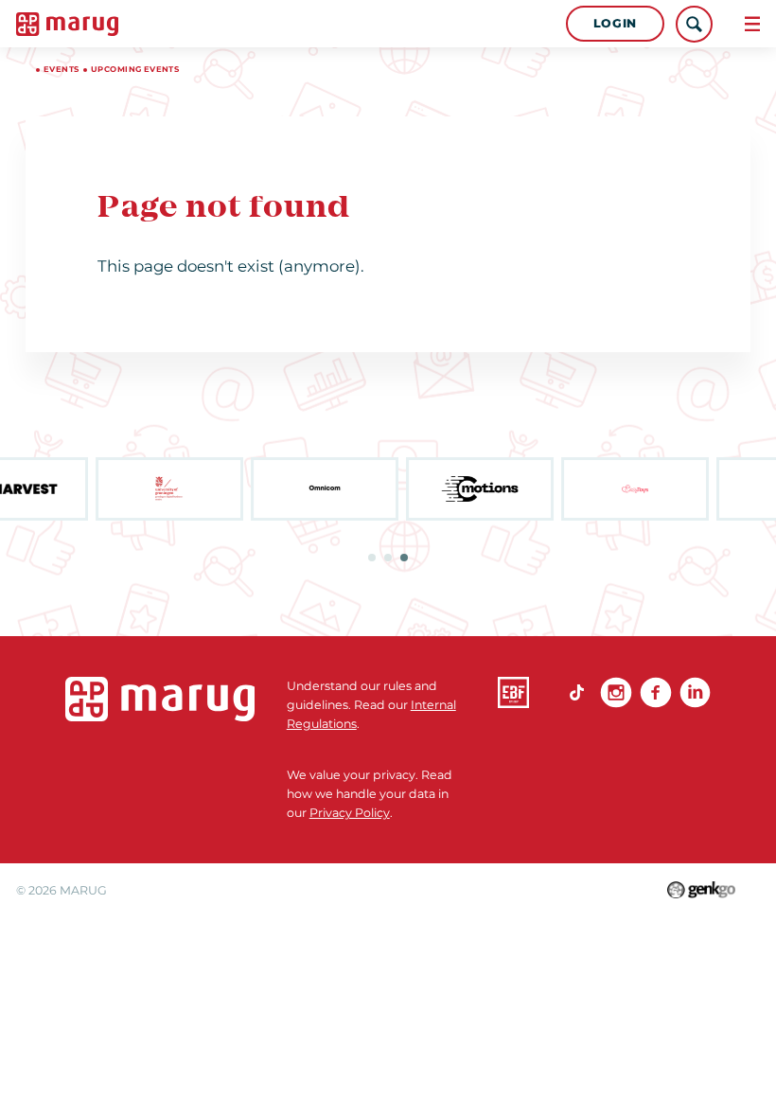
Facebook (655, 692)
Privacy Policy (349, 813)
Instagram (615, 692)
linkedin (695, 692)
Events (61, 69)
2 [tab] (388, 557)
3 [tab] (404, 557)
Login (615, 23)
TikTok (576, 692)
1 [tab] (372, 557)
